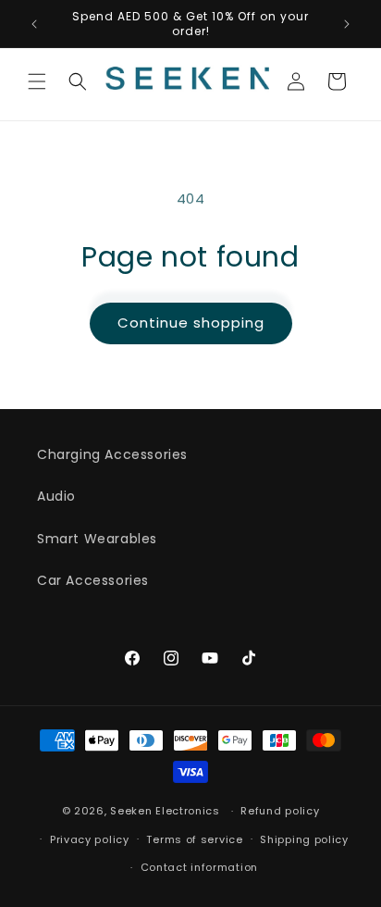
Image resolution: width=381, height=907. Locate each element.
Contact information (199, 867)
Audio (56, 496)
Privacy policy (89, 839)
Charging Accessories (112, 454)
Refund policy (279, 810)
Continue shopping (190, 322)
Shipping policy (304, 839)
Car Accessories (93, 580)
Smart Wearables (97, 538)
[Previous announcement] (34, 24)
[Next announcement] (346, 24)
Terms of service (194, 839)
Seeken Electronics (165, 810)
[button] (37, 81)
